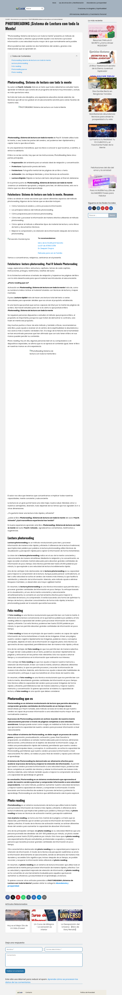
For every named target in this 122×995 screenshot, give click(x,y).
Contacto (29, 992)
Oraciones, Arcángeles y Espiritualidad (92, 8)
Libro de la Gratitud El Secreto (50, 243)
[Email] (44, 897)
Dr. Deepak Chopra (46, 248)
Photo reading (16, 72)
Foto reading (16, 66)
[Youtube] (102, 208)
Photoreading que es (19, 69)
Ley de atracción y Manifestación (71, 3)
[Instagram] (98, 208)
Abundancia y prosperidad (96, 3)
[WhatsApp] (23, 897)
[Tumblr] (28, 897)
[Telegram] (39, 897)
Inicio (54, 3)
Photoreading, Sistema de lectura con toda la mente (31, 60)
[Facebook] (7, 897)
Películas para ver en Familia (50, 253)
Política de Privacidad (87, 992)
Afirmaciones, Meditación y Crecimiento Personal (88, 14)
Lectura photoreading (19, 63)
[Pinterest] (18, 897)
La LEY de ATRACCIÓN (47, 245)
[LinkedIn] (34, 897)
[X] (13, 897)
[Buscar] (42, 8)
